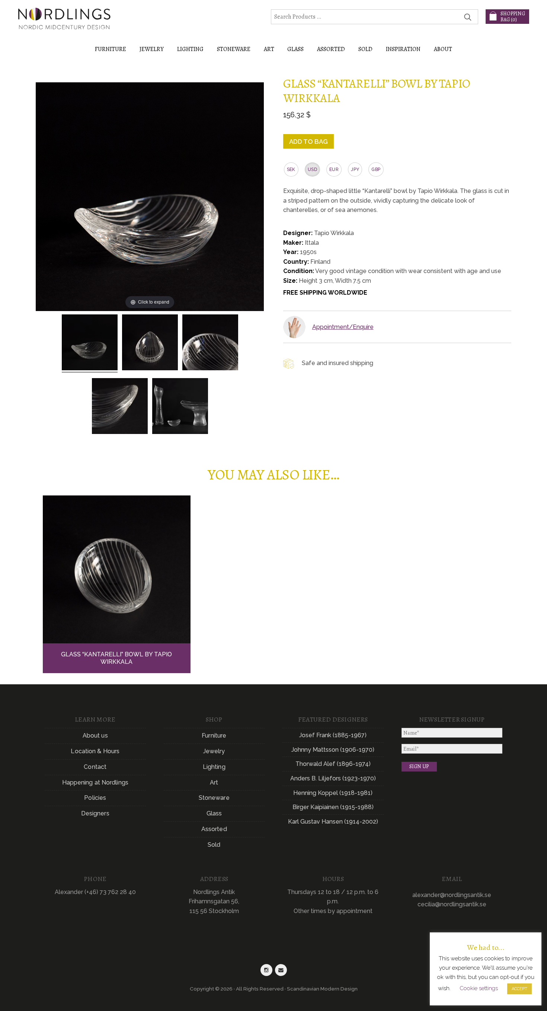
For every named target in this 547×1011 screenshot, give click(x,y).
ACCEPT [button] (519, 988)
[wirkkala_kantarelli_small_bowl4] (120, 407)
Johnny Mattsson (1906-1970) (332, 749)
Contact (95, 766)
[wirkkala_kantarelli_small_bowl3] (210, 343)
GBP (375, 169)
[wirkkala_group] (180, 407)
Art (214, 782)
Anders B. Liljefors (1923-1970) (333, 778)
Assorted (214, 829)
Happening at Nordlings (95, 782)
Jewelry (214, 751)
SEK (291, 169)
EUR (334, 169)
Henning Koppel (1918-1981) (332, 792)
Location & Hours (95, 751)
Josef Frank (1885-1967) (333, 735)
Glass (214, 813)
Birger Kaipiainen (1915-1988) (333, 807)
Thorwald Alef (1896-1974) (333, 763)
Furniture (214, 735)
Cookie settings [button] (479, 988)
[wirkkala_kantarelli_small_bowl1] (90, 343)
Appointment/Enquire (343, 326)
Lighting (214, 766)
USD (312, 169)
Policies (95, 797)
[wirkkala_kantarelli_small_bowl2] (150, 343)
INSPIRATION (403, 49)
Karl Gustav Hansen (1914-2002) (333, 821)
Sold (365, 49)
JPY (355, 169)
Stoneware (214, 797)
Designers (95, 813)
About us (95, 735)
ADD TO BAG (308, 141)
